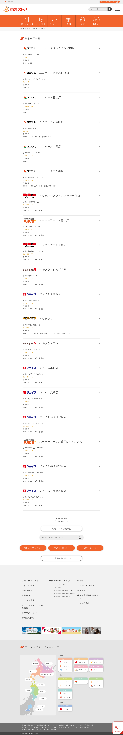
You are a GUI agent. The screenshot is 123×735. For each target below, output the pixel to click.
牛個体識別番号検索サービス (88, 596)
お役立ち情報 (28, 618)
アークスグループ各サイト (108, 1)
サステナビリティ (82, 24)
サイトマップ (26, 727)
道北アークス (82, 669)
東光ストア (66, 666)
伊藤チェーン (67, 693)
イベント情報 (28, 600)
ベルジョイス (67, 685)
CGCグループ (37, 727)
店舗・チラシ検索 (26, 24)
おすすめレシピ (29, 613)
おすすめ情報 (40, 24)
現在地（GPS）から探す (33, 548)
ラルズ (65, 662)
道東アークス (98, 662)
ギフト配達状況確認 (81, 727)
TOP (21, 28)
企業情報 (68, 24)
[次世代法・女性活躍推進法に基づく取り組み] (91, 630)
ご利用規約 (40, 725)
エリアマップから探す (90, 548)
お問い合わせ (83, 603)
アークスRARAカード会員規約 (59, 596)
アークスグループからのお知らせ (32, 606)
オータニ (65, 709)
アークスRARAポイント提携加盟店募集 (62, 593)
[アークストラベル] (31, 630)
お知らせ (26, 595)
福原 (95, 669)
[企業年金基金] (71, 630)
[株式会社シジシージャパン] (51, 630)
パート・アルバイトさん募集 (45, 729)
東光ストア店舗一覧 (61, 528)
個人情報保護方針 (27, 725)
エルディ (65, 669)
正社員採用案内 (27, 729)
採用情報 (96, 24)
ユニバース (66, 682)
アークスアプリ (54, 587)
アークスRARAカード (57, 580)
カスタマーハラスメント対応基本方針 (82, 725)
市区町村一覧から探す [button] (61, 548)
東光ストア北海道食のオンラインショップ (58, 727)
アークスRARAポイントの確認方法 (60, 590)
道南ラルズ (82, 662)
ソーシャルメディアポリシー (57, 725)
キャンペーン (54, 24)
